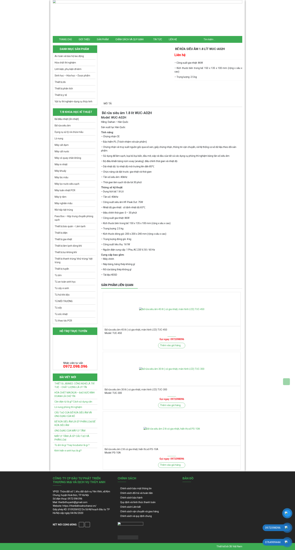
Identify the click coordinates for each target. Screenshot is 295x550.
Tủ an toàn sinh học (65, 281)
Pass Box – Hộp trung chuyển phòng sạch (74, 218)
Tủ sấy (58, 307)
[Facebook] (81, 524)
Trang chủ (65, 39)
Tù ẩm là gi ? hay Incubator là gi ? (71, 445)
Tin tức (157, 39)
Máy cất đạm (62, 145)
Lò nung (59, 138)
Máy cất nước (62, 151)
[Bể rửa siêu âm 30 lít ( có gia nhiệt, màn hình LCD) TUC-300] (171, 369)
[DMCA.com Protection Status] (128, 537)
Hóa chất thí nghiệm (65, 62)
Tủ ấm (58, 275)
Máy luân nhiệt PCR (65, 190)
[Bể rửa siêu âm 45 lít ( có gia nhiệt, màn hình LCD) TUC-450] (171, 309)
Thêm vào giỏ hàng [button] (170, 345)
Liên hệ (173, 39)
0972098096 (177, 339)
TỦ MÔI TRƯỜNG (64, 301)
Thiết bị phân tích (64, 88)
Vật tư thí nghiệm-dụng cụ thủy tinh (73, 101)
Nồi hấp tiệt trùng (64, 209)
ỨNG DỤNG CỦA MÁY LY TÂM (69, 430)
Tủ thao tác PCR (63, 320)
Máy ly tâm (60, 196)
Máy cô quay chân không (68, 158)
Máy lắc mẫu (61, 177)
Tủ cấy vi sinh (62, 288)
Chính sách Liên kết (130, 506)
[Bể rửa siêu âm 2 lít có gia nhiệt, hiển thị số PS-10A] (171, 429)
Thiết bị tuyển (62, 268)
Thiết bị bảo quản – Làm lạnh (70, 226)
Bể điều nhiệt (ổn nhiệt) (67, 119)
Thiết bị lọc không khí (66, 252)
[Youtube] (87, 524)
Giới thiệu (84, 39)
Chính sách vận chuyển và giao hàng (139, 511)
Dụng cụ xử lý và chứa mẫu (69, 132)
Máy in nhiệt (61, 164)
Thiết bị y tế (61, 95)
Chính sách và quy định (129, 39)
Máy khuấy (60, 171)
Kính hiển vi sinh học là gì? (68, 450)
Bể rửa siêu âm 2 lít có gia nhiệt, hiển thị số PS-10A (131, 449)
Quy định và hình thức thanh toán (138, 502)
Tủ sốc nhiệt (61, 314)
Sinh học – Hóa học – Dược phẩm (72, 75)
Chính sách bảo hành (131, 497)
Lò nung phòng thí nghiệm (68, 407)
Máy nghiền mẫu (63, 203)
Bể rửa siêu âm (63, 125)
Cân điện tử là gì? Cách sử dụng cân (73, 401)
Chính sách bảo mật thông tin (136, 488)
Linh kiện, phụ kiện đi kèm (68, 69)
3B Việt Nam (235, 546)
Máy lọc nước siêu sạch (67, 183)
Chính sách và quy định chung (136, 516)
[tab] (107, 104)
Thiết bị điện (61, 232)
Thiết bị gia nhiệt (63, 239)
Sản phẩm (103, 39)
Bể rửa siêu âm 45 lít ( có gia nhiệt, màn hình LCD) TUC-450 (136, 329)
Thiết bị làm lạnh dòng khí (68, 245)
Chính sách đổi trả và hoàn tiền (136, 493)
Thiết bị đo (60, 82)
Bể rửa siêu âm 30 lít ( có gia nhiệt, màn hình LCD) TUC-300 (136, 389)
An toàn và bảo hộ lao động (69, 56)
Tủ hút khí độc (62, 294)
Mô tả (108, 103)
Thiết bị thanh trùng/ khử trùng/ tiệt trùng (74, 260)
